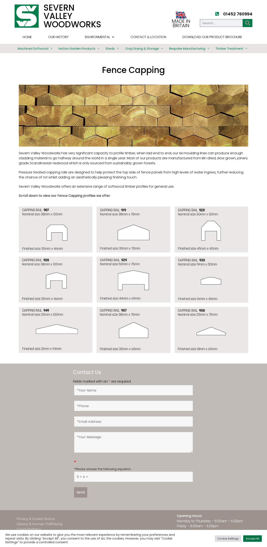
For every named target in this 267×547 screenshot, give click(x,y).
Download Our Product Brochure (212, 37)
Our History (58, 37)
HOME (27, 37)
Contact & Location (148, 37)
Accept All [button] (252, 539)
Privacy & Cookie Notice (36, 519)
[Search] (247, 23)
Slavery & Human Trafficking (39, 524)
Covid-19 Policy (29, 529)
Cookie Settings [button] (228, 539)
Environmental (97, 37)
